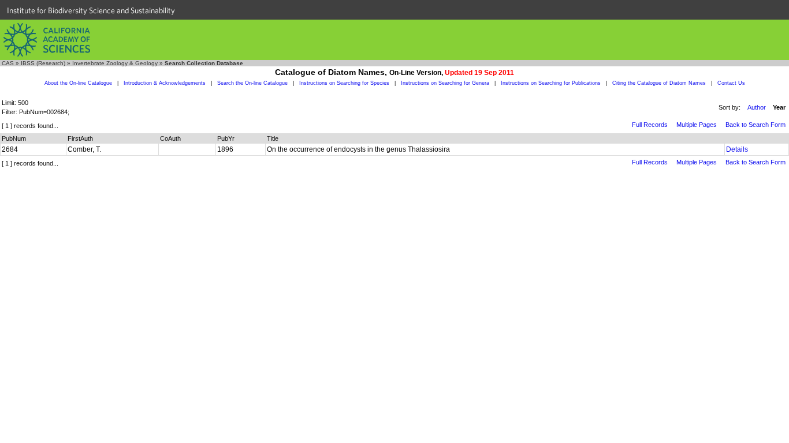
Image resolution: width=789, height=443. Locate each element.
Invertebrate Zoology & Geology (115, 63)
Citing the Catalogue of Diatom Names (659, 83)
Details (737, 149)
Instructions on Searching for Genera (445, 83)
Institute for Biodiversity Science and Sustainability (91, 10)
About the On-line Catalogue (78, 83)
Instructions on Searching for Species (344, 83)
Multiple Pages (696, 124)
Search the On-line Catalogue (252, 83)
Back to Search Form (755, 124)
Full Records (650, 124)
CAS (8, 63)
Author (756, 107)
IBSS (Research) (43, 63)
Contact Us (731, 83)
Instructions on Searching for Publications (551, 83)
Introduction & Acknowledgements (165, 83)
